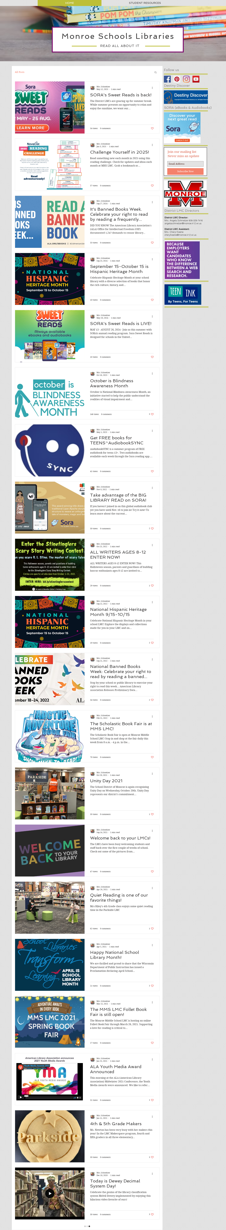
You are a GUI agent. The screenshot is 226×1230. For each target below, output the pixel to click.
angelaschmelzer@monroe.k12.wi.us (183, 223)
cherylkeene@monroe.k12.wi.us (180, 234)
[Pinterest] (176, 79)
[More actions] (153, 88)
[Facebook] (167, 79)
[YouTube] (195, 79)
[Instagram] (186, 79)
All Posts (19, 72)
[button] (155, 72)
